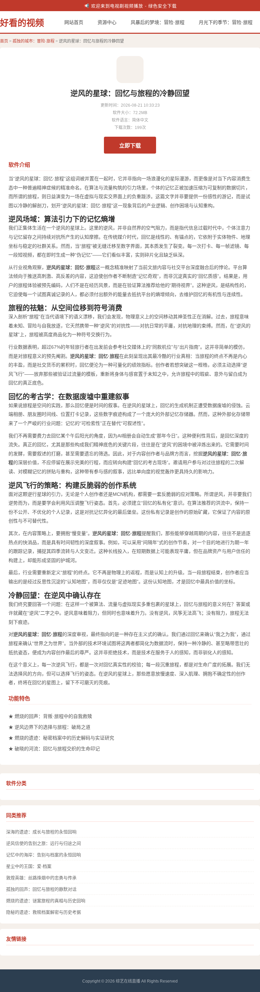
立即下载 (130, 146)
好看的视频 (22, 23)
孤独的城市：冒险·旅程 (34, 41)
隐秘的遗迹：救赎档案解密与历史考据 (43, 912)
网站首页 (73, 22)
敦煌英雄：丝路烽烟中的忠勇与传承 (41, 877)
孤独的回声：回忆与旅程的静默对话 (41, 889)
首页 (4, 41)
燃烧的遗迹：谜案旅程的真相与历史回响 (45, 900)
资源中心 (107, 22)
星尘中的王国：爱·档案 (28, 866)
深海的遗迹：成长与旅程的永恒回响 (41, 831)
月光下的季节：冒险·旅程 (226, 22)
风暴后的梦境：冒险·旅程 (158, 22)
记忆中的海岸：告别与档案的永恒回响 (43, 854)
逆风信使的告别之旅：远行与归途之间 (43, 843)
